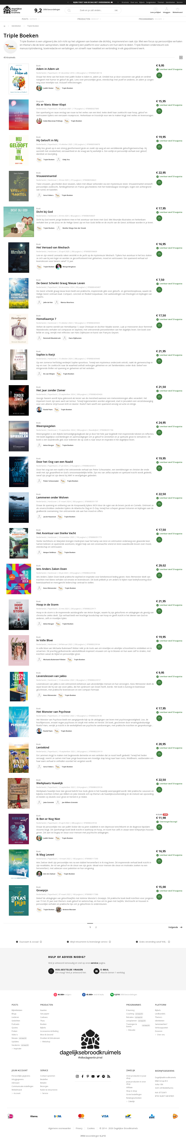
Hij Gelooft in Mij (47, 140)
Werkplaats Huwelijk (49, 783)
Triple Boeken (33, 26)
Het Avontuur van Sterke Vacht (56, 533)
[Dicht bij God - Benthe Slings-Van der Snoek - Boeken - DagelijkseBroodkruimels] (18, 222)
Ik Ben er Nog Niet (48, 819)
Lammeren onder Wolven (52, 497)
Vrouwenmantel (46, 176)
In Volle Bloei (44, 640)
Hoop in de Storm (47, 604)
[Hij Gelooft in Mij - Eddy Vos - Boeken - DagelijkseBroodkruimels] (18, 150)
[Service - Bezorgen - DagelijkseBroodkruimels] (175, 1116)
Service (180, 2)
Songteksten (151, 2)
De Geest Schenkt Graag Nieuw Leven (60, 283)
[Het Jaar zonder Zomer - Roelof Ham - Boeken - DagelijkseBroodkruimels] (18, 400)
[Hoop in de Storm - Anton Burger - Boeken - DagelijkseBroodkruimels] (18, 614)
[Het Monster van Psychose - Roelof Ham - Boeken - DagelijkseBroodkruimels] (18, 722)
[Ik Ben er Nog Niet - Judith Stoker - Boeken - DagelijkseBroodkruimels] (18, 829)
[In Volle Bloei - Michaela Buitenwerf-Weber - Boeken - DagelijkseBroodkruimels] (18, 650)
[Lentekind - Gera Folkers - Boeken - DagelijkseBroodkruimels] (18, 757)
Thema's (161, 2)
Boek (38, 65)
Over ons (134, 2)
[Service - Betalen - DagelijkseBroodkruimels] (10, 1116)
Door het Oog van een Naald (54, 461)
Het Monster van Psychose (53, 711)
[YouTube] (93, 1076)
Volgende (173, 927)
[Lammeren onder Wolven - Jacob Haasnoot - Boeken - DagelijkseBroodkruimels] (18, 507)
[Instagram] (77, 1076)
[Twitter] (98, 1076)
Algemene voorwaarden (59, 1128)
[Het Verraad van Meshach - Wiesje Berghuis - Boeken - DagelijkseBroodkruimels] (18, 257)
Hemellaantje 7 (46, 319)
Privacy (79, 1128)
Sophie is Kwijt (45, 354)
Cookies (91, 1128)
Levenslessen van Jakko (51, 676)
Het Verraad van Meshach (52, 247)
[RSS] (108, 1076)
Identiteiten (170, 2)
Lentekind (42, 747)
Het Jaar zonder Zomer (50, 390)
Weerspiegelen (45, 426)
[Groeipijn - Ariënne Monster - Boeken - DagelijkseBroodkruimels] (18, 900)
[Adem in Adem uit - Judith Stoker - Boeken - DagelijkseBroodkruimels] (18, 79)
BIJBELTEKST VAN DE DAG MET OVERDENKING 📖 (93, 2)
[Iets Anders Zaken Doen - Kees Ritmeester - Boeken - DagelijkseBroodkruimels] (18, 579)
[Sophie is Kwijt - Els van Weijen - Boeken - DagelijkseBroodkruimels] (18, 364)
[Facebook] (82, 1076)
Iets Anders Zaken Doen (51, 569)
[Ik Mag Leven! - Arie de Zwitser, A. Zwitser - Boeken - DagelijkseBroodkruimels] (18, 864)
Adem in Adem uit (47, 69)
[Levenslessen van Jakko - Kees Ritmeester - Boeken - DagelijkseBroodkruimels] (18, 686)
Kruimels (125, 2)
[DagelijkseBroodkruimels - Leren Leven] (4, 26)
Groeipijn (42, 890)
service (94, 963)
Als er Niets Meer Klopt (51, 104)
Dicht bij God (44, 211)
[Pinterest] (87, 1076)
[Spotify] (103, 1076)
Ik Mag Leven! (45, 854)
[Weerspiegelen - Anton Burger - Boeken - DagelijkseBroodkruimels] (18, 436)
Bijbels (141, 2)
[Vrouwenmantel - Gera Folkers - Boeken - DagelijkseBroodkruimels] (18, 186)
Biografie (40, 101)
